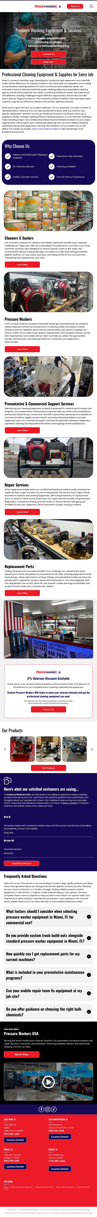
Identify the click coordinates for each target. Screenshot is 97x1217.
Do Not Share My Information (28, 1210)
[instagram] (47, 1110)
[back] (5, 749)
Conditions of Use (45, 1210)
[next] (92, 749)
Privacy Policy (11, 1210)
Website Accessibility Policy (81, 1210)
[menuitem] (7, 1187)
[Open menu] (91, 6)
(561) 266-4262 (11, 1134)
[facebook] (41, 1110)
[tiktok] (54, 1110)
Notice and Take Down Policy (61, 1210)
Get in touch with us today (45, 128)
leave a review (70, 803)
